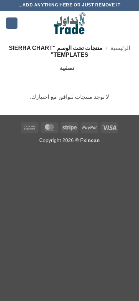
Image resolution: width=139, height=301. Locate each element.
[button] (129, 23)
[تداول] (69, 23)
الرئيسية (120, 48)
